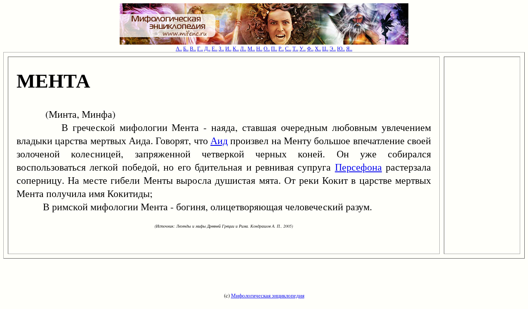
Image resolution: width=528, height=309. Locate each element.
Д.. (207, 48)
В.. (193, 48)
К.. (236, 48)
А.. (179, 48)
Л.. (243, 48)
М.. (251, 48)
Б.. (186, 48)
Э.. (333, 48)
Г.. (200, 48)
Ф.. (310, 48)
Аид (219, 140)
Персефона (358, 167)
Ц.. (325, 48)
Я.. (349, 48)
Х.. (318, 48)
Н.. (259, 48)
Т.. (295, 48)
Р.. (281, 48)
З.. (221, 48)
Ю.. (341, 48)
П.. (274, 48)
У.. (302, 48)
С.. (288, 48)
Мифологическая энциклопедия (267, 295)
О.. (267, 48)
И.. (228, 48)
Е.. (214, 48)
